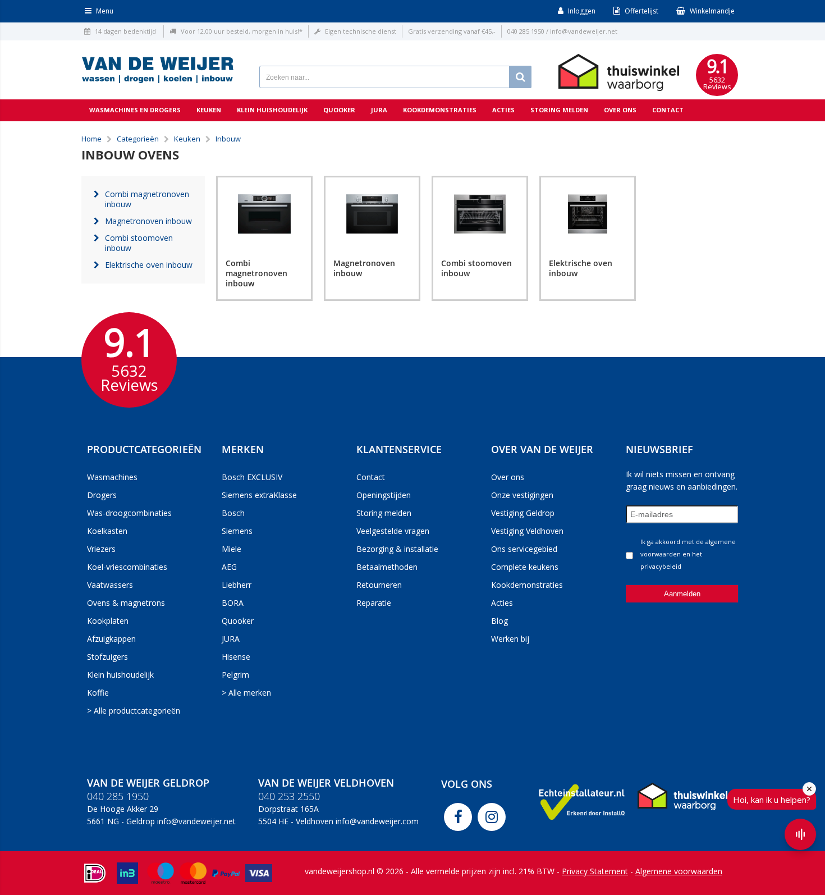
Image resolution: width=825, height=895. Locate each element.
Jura (379, 110)
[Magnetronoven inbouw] (372, 213)
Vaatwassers (110, 584)
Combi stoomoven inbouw (476, 268)
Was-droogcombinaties (129, 513)
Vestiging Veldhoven (527, 531)
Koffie (98, 692)
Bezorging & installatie (397, 549)
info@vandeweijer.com (377, 821)
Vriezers (101, 549)
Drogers (102, 495)
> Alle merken (246, 692)
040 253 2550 (289, 796)
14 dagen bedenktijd (125, 31)
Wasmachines (112, 477)
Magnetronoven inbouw (364, 268)
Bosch (233, 513)
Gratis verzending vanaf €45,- (452, 31)
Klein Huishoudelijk (272, 110)
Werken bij (510, 638)
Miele (231, 549)
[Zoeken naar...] (520, 77)
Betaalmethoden (387, 566)
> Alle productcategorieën (133, 710)
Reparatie (373, 602)
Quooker (339, 110)
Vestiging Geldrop (522, 513)
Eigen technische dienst (360, 31)
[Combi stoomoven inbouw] (479, 213)
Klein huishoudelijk (120, 674)
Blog (499, 620)
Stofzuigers (107, 656)
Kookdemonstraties (439, 110)
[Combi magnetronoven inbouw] (264, 213)
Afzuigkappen (111, 638)
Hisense (236, 656)
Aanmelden (682, 594)
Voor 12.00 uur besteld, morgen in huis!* (241, 31)
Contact (668, 110)
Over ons (620, 110)
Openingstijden (383, 495)
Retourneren (379, 584)
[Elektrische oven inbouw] (587, 213)
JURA (231, 638)
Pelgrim (235, 674)
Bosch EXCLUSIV (252, 477)
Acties (503, 110)
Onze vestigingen (522, 495)
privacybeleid (660, 566)
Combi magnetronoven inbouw (256, 273)
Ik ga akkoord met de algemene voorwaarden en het (688, 553)
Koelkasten (107, 531)
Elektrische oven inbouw (580, 268)
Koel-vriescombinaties (127, 566)
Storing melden (559, 110)
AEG (229, 566)
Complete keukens (524, 566)
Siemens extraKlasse (259, 495)
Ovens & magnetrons (126, 602)
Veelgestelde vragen (392, 531)
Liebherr (236, 584)
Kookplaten (108, 620)
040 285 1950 (525, 31)
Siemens (237, 531)
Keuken (208, 110)
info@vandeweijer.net (583, 31)
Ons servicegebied (524, 549)
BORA (233, 602)
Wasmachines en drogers (135, 110)
